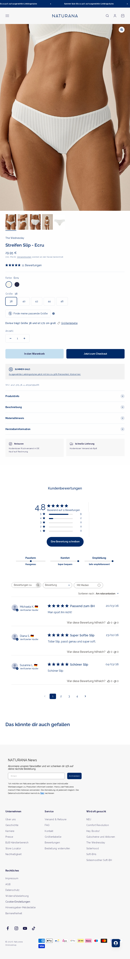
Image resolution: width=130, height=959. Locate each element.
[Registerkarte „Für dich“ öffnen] (116, 943)
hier (102, 510)
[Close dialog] (123, 446)
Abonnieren (96, 489)
